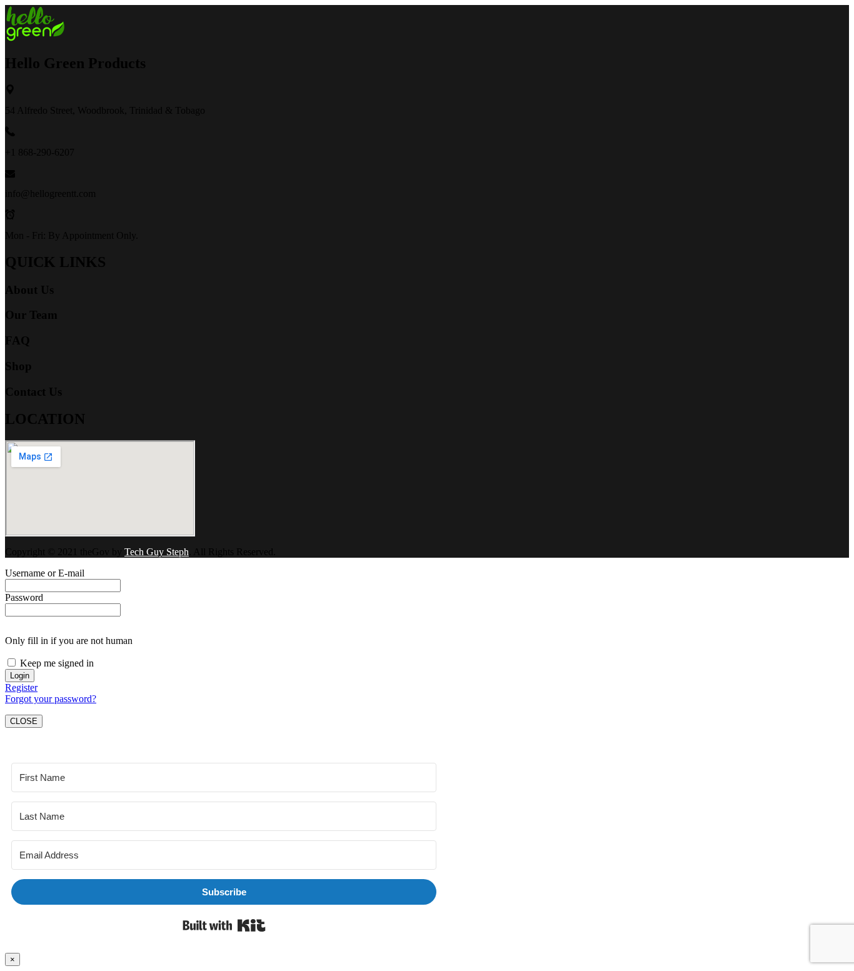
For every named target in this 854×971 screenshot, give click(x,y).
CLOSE (24, 721)
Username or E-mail (44, 573)
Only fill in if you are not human (69, 640)
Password (24, 597)
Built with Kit (224, 925)
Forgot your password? (50, 698)
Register (21, 687)
